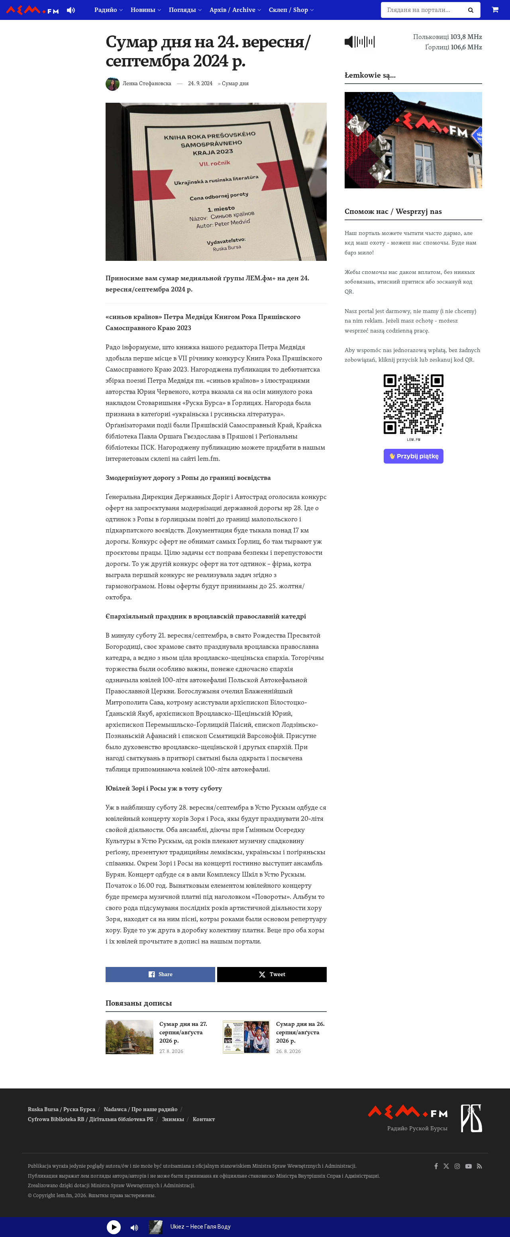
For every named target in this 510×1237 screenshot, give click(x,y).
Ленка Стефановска (147, 83)
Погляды (182, 10)
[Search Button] (472, 10)
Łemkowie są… (370, 75)
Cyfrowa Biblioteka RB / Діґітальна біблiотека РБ (90, 1119)
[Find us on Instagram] (457, 1166)
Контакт (204, 1119)
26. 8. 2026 (288, 1051)
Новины (143, 10)
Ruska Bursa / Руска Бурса (61, 1109)
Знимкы (173, 1119)
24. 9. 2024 (200, 83)
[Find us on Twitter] (446, 1166)
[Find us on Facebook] (436, 1166)
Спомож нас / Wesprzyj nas (393, 211)
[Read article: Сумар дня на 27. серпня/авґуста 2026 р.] (129, 1037)
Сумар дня (235, 83)
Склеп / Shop (288, 10)
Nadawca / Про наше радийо (141, 1109)
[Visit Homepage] (32, 10)
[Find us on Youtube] (468, 1166)
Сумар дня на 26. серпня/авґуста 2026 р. (300, 1032)
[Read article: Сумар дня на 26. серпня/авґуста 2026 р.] (246, 1037)
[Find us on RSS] (479, 1166)
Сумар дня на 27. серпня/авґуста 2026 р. (183, 1032)
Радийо (105, 10)
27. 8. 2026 (171, 1051)
